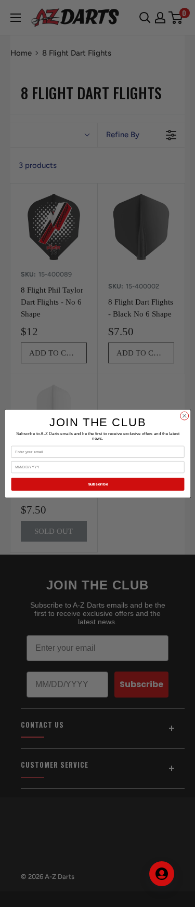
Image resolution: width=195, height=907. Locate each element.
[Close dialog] (184, 416)
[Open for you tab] (161, 873)
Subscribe (97, 484)
